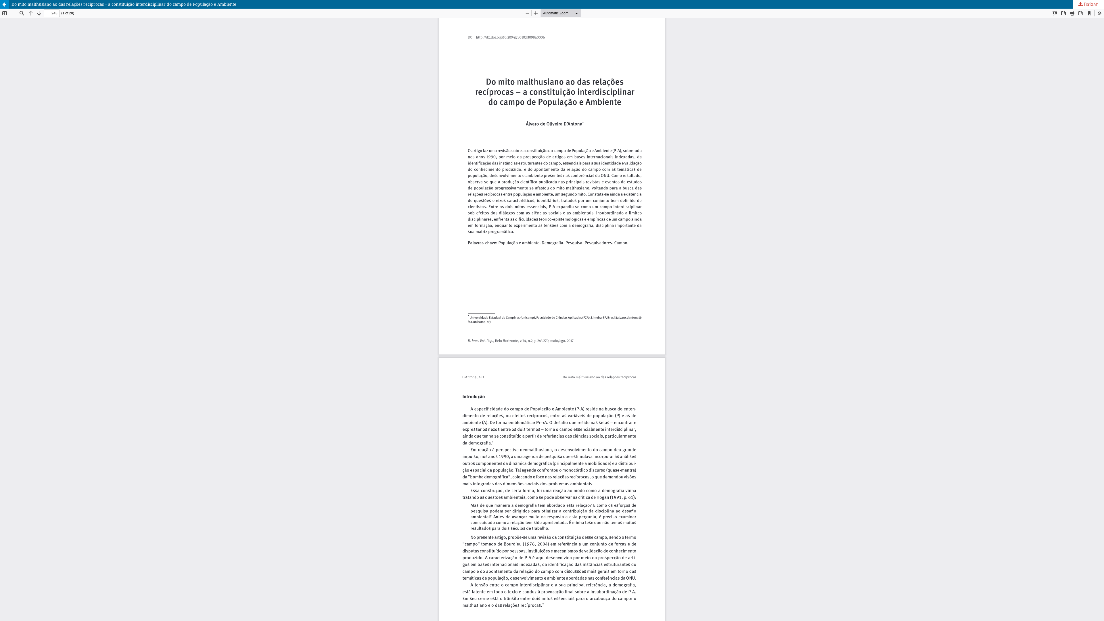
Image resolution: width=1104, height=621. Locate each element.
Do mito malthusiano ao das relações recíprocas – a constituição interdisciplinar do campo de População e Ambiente (124, 4)
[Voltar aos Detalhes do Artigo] (4, 4)
